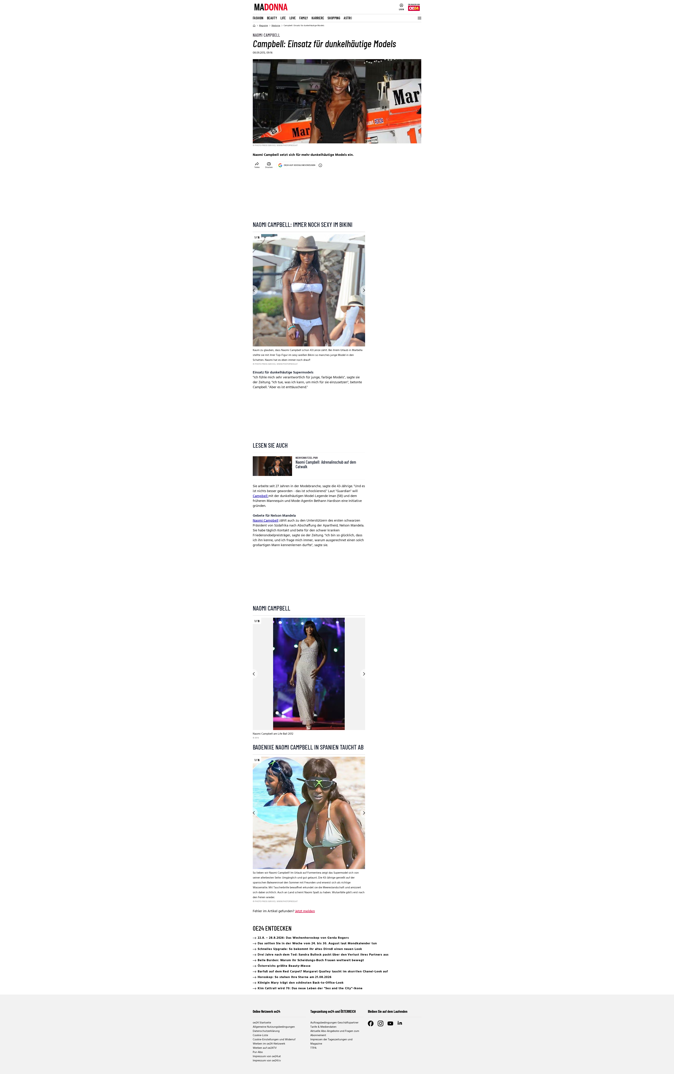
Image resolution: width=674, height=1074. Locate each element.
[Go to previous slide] (253, 290)
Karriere (318, 18)
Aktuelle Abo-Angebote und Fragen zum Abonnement (334, 1033)
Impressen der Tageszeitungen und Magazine (331, 1041)
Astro (348, 18)
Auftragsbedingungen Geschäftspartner (334, 1022)
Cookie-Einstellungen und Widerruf (274, 1039)
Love (292, 18)
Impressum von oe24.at (267, 1056)
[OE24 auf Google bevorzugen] (320, 165)
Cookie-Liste (260, 1035)
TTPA (313, 1048)
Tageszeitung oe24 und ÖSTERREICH (333, 1011)
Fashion (258, 18)
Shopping (334, 18)
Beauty (272, 18)
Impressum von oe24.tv (267, 1060)
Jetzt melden (305, 911)
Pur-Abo (258, 1052)
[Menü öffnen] (419, 18)
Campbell (260, 496)
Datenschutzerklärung (266, 1031)
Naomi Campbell (265, 520)
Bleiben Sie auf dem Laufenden (387, 1011)
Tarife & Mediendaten (323, 1027)
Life (283, 18)
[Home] (254, 25)
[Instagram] (380, 1023)
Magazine (263, 25)
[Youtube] (390, 1023)
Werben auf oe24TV (265, 1048)
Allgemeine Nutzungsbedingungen (274, 1027)
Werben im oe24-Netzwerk (269, 1044)
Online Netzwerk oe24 (266, 1011)
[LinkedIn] (400, 1023)
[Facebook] (371, 1023)
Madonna (276, 25)
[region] (309, 300)
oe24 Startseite (262, 1022)
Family (303, 18)
